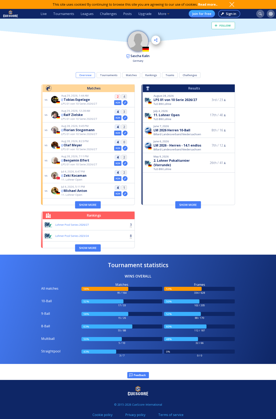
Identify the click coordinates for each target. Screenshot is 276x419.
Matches (131, 75)
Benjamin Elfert (76, 160)
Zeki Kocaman (75, 175)
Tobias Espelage (77, 99)
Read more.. (207, 4)
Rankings (151, 75)
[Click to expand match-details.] (125, 102)
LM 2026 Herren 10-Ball (172, 130)
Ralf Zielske (73, 115)
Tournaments (63, 14)
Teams (169, 75)
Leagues (87, 14)
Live (44, 14)
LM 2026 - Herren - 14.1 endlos (177, 145)
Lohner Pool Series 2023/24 (72, 236)
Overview (85, 75)
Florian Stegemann (79, 130)
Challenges (108, 14)
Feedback (140, 375)
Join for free (201, 14)
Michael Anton (75, 190)
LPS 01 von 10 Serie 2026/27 (175, 100)
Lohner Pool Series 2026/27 (72, 225)
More (162, 14)
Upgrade (145, 14)
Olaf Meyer (73, 145)
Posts (127, 14)
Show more (88, 205)
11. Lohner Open (167, 115)
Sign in (231, 14)
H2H (118, 102)
